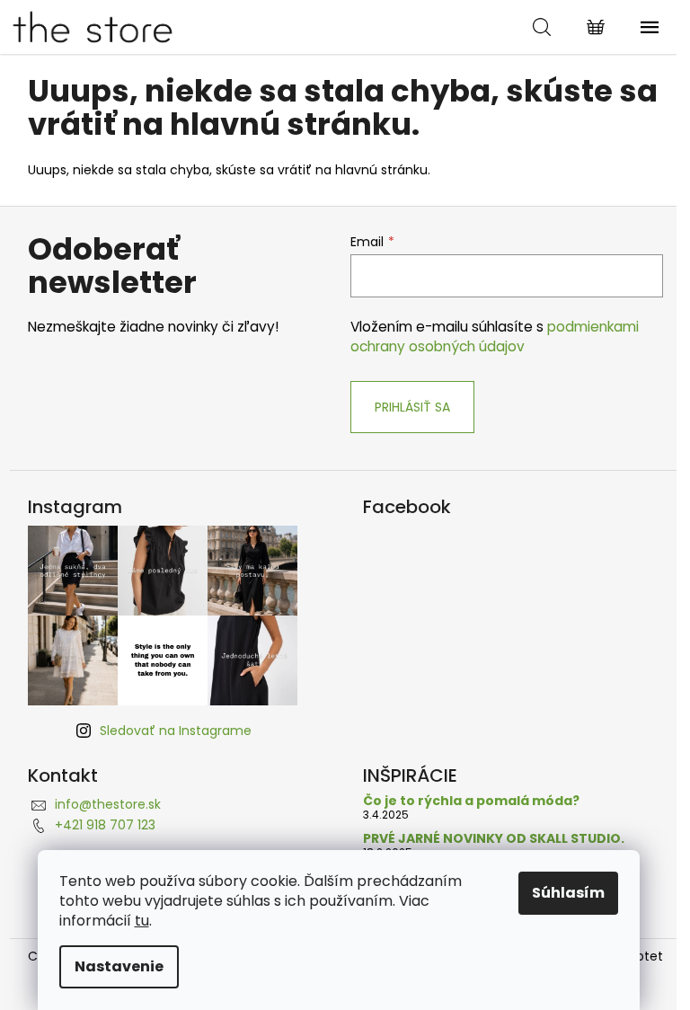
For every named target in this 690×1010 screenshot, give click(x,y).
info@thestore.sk (108, 804)
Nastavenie (119, 966)
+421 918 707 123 (105, 825)
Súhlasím (568, 892)
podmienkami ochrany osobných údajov (494, 336)
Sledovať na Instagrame (176, 731)
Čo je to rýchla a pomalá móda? (471, 801)
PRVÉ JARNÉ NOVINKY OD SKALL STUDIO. (493, 839)
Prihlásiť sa (412, 407)
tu (142, 920)
